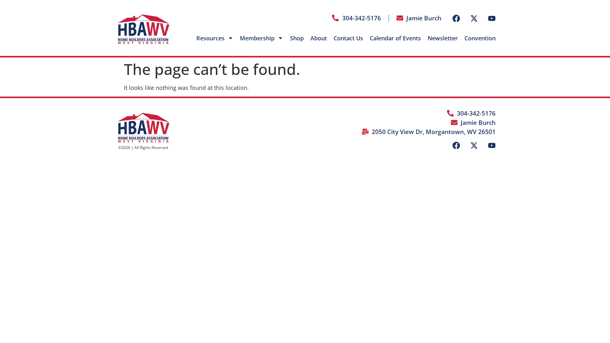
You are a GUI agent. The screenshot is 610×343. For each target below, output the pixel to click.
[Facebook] (456, 18)
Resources (210, 38)
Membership (257, 38)
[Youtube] (492, 18)
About (318, 38)
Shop (297, 38)
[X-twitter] (474, 18)
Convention (480, 38)
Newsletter (443, 38)
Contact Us (348, 38)
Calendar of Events (395, 38)
